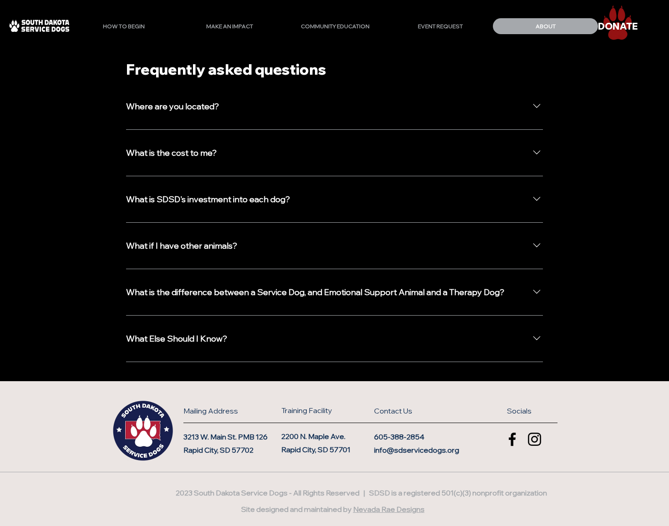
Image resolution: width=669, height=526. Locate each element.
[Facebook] (512, 439)
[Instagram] (534, 439)
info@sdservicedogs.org (416, 450)
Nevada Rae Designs (389, 509)
